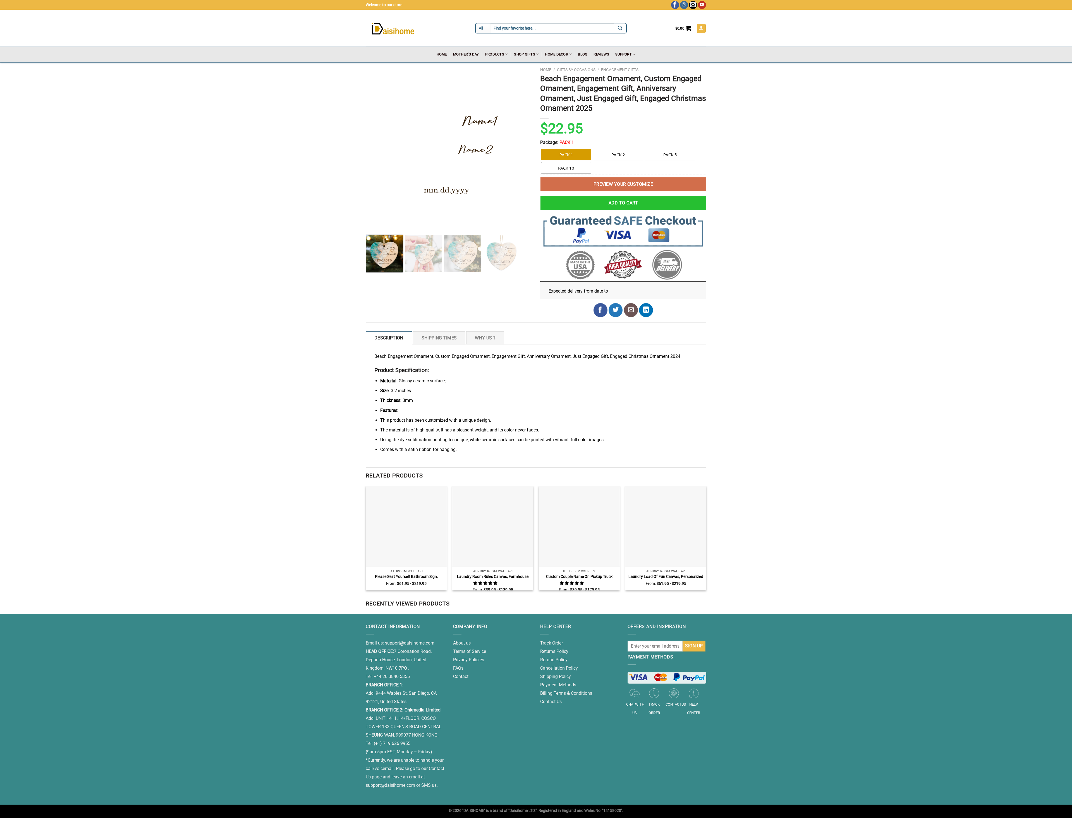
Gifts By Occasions (576, 69)
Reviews (601, 54)
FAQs (458, 668)
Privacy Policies (468, 659)
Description (388, 338)
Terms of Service (469, 651)
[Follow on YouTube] (702, 5)
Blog (582, 54)
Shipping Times (439, 338)
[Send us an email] (693, 5)
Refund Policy (554, 659)
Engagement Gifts (619, 69)
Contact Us (551, 701)
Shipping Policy (555, 676)
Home (442, 54)
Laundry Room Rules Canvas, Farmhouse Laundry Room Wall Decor (492, 576)
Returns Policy (554, 651)
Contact (460, 676)
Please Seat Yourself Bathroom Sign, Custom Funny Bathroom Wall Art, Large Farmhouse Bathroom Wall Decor (406, 576)
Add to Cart (623, 203)
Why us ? (485, 338)
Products (494, 54)
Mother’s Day (466, 54)
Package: (557, 142)
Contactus (676, 704)
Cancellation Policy (559, 668)
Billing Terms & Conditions (566, 693)
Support (623, 54)
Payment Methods (558, 684)
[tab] (389, 337)
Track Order (551, 643)
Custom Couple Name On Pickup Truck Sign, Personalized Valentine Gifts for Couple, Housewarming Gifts (579, 576)
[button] (485, 583)
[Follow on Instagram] (684, 5)
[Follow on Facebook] (675, 5)
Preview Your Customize (623, 184)
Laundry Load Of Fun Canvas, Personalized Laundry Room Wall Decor (665, 576)
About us (462, 643)
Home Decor (556, 54)
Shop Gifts (524, 54)
